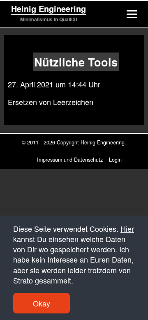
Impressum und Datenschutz (70, 159)
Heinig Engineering (48, 8)
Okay (41, 303)
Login (115, 159)
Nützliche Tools (76, 61)
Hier (127, 228)
